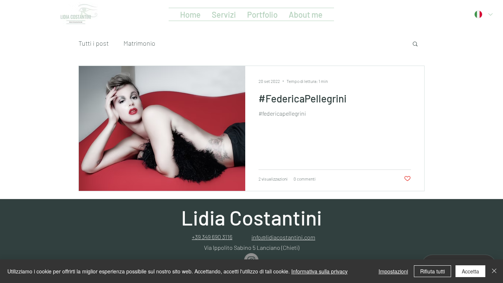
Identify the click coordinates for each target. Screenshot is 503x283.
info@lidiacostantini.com (283, 237)
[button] (415, 44)
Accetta (470, 271)
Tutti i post (93, 43)
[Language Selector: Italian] (483, 14)
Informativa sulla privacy (319, 271)
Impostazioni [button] (393, 271)
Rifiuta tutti (432, 271)
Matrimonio (139, 43)
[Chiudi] (494, 271)
